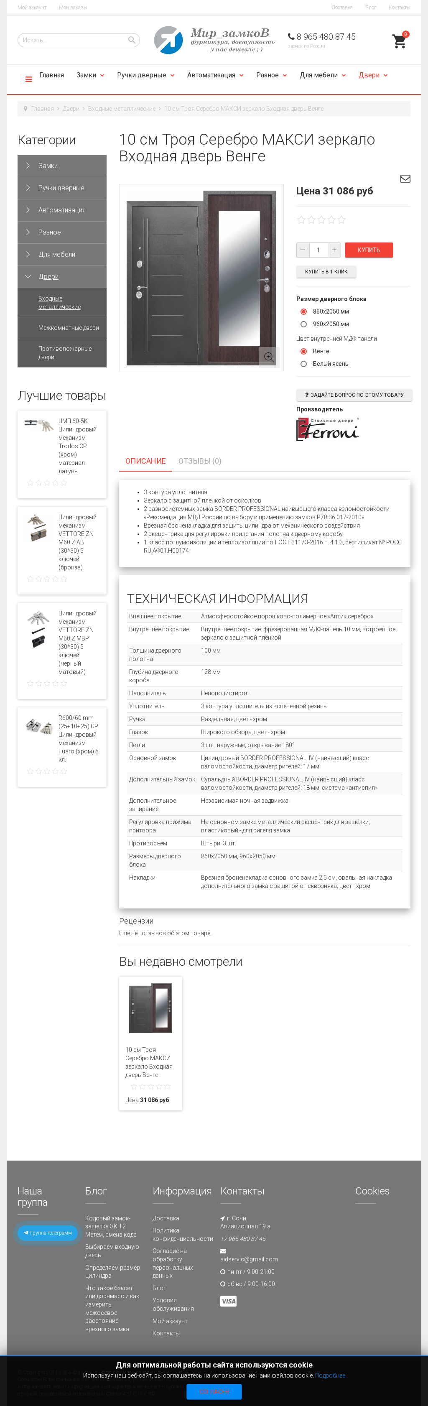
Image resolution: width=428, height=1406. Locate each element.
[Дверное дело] (214, 40)
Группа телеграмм (50, 1233)
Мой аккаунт (32, 7)
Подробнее (330, 1375)
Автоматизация (211, 75)
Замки (86, 75)
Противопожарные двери (65, 352)
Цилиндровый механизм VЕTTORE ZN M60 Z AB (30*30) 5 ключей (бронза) (78, 542)
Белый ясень (331, 363)
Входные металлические (121, 108)
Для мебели (319, 75)
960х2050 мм (331, 324)
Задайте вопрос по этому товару (357, 395)
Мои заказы (73, 7)
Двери (369, 75)
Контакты (399, 7)
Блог (370, 7)
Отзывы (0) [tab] (200, 461)
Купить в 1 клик (326, 272)
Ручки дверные (141, 75)
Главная (51, 75)
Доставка (342, 7)
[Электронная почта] (405, 179)
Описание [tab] (145, 461)
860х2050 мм (331, 311)
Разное (267, 75)
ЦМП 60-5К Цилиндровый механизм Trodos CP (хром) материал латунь (78, 446)
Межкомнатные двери (68, 327)
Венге (321, 351)
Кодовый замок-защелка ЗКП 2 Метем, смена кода (111, 1226)
